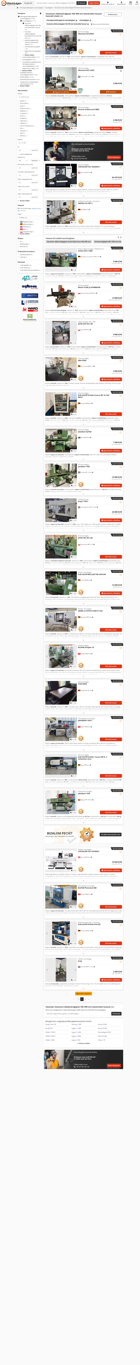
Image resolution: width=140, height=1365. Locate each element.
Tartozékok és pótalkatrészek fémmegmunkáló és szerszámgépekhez (31, 64)
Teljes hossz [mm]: (24, 186)
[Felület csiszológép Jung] (61, 970)
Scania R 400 (102, 1024)
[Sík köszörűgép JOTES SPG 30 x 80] (61, 546)
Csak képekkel (26, 265)
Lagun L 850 (76, 1040)
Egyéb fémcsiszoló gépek (33, 52)
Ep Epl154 (49, 1028)
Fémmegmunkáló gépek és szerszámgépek (28, 17)
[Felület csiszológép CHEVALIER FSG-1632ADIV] (61, 860)
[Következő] (75, 42)
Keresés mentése (84, 994)
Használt (24, 246)
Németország (28, 224)
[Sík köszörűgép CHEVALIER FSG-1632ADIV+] (61, 175)
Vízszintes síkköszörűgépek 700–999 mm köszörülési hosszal (33, 26)
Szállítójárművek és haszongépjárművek (29, 74)
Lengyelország (28, 232)
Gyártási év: (21, 157)
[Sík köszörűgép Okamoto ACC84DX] (61, 42)
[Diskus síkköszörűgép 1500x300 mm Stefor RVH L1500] (61, 260)
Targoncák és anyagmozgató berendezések (29, 83)
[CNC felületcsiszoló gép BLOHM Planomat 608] (61, 897)
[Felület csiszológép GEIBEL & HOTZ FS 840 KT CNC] (61, 619)
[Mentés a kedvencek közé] (120, 34)
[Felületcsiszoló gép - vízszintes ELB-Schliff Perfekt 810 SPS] (61, 933)
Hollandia (26, 227)
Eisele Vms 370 (51, 1024)
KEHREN (23, 118)
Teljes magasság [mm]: (25, 179)
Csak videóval (25, 268)
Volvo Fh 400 (102, 1036)
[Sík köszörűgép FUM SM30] (61, 693)
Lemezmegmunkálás (31, 57)
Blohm (23, 101)
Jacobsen (24, 131)
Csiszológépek (29, 21)
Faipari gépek (27, 77)
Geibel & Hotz (25, 108)
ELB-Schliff (24, 103)
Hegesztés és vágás (30, 68)
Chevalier (24, 113)
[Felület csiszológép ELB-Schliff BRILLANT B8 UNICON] (61, 583)
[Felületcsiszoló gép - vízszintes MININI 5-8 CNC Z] (61, 212)
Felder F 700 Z (50, 1032)
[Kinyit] (83, 62)
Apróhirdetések (26, 254)
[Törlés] (76, 20)
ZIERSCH (23, 123)
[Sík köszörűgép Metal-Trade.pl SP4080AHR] (61, 296)
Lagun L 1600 (76, 1032)
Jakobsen (24, 111)
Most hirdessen (114, 157)
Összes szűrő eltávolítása (100, 24)
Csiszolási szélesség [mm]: (26, 172)
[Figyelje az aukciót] (121, 71)
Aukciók (23, 257)
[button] (137, 3)
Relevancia (113, 14)
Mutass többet (84, 1043)
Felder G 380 (50, 1040)
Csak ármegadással (26, 154)
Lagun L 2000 (76, 1036)
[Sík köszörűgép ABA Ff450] (61, 369)
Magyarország (28, 222)
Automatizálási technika (30, 79)
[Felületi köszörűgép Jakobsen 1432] (61, 802)
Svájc (25, 229)
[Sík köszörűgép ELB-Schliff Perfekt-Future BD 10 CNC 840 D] (61, 404)
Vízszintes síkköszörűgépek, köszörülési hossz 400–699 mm (33, 35)
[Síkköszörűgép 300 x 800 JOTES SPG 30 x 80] (61, 333)
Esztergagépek (29, 59)
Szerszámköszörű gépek (32, 48)
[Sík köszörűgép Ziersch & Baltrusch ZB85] (61, 118)
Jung (22, 106)
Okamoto (24, 121)
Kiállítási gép (25, 244)
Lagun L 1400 (76, 1028)
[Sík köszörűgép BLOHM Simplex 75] (61, 656)
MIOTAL (23, 136)
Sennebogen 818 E (104, 1032)
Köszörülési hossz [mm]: (25, 164)
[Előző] (47, 42)
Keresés (82, 3)
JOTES (23, 116)
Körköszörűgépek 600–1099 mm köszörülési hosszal (32, 42)
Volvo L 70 (101, 1040)
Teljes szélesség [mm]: (25, 194)
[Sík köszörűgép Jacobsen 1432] (61, 475)
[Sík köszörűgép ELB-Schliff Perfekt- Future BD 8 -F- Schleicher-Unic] (61, 766)
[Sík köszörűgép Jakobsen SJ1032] (61, 440)
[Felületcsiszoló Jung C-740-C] (61, 510)
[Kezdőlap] (17, 8)
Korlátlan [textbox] (23, 218)
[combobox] (30, 217)
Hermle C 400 (76, 1024)
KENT (22, 133)
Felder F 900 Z (50, 1036)
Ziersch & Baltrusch (27, 126)
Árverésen (112, 92)
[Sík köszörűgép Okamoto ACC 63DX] (61, 79)
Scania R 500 (102, 1028)
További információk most (110, 834)
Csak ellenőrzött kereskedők (30, 270)
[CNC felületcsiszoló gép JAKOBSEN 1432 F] (61, 729)
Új (21, 241)
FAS (22, 128)
